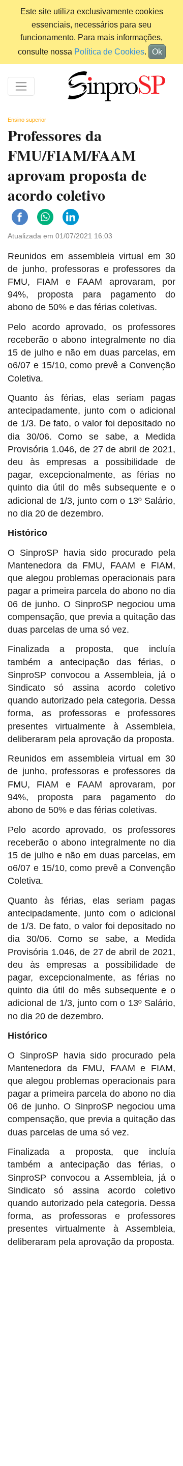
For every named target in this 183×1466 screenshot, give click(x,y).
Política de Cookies (109, 51)
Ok (157, 51)
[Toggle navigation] (21, 86)
